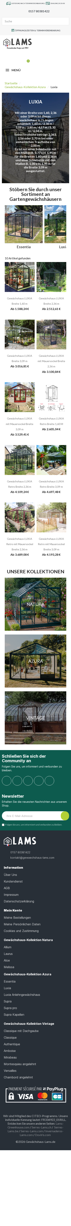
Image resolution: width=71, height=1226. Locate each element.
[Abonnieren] (65, 815)
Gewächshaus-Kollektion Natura (28, 940)
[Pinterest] (28, 781)
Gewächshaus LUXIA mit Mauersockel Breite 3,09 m (19, 424)
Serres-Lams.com (32, 1131)
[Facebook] (6, 781)
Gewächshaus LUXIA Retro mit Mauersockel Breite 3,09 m (51, 544)
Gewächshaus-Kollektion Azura (25, 87)
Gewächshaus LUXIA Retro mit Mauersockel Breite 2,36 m (19, 544)
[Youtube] (38, 781)
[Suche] (65, 21)
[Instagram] (17, 781)
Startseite (11, 83)
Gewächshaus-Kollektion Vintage (29, 1024)
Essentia (24, 247)
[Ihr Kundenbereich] (21, 59)
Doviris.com (43, 1135)
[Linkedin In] (49, 781)
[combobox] (29, 21)
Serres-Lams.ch (41, 1127)
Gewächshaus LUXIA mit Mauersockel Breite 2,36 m (51, 361)
